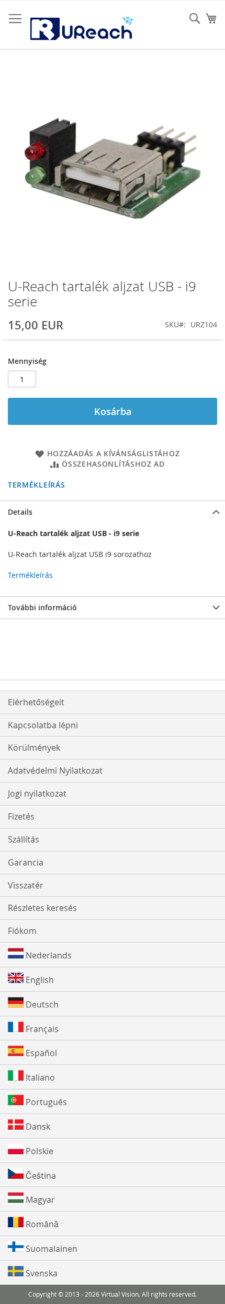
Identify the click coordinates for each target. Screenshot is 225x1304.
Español (40, 1053)
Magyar (39, 1199)
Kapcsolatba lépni (43, 725)
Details (20, 512)
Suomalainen (50, 1248)
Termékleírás (36, 485)
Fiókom (22, 930)
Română (41, 1224)
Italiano (39, 1077)
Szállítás (23, 839)
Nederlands (48, 955)
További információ (42, 607)
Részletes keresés (42, 908)
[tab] (112, 512)
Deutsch (41, 1004)
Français (41, 1029)
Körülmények (34, 747)
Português (45, 1102)
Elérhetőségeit (36, 702)
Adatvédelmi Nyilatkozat (55, 770)
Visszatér (25, 885)
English (39, 980)
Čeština (40, 1175)
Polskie (38, 1151)
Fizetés (21, 816)
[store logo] (81, 25)
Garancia (25, 862)
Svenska (41, 1273)
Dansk (37, 1126)
